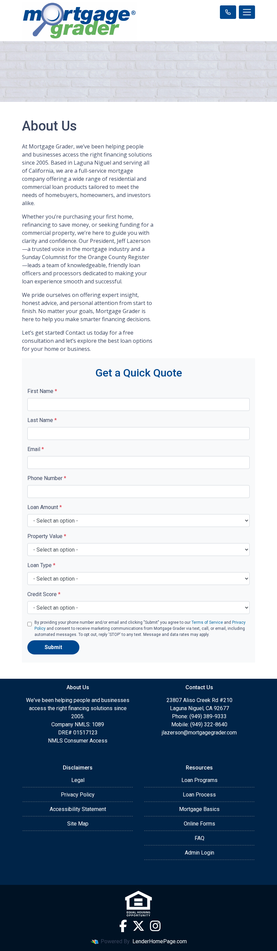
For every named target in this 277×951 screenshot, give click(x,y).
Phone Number (46, 478)
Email (35, 449)
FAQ (199, 838)
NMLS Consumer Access (77, 740)
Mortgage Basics (199, 809)
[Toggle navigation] (247, 12)
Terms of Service (207, 622)
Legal (77, 780)
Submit (53, 647)
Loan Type (41, 565)
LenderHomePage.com (159, 941)
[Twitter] (138, 926)
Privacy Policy (78, 794)
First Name (42, 391)
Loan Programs (199, 780)
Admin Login (199, 852)
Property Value (46, 536)
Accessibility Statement (78, 809)
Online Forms (199, 823)
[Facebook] (123, 926)
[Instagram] (155, 926)
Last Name (42, 420)
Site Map (78, 823)
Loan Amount (44, 507)
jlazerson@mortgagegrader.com (199, 732)
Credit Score (43, 594)
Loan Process (199, 794)
